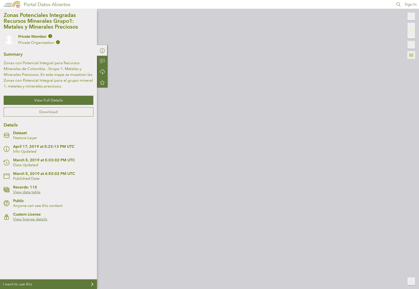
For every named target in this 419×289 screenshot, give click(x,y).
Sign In (411, 4)
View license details (30, 219)
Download (48, 111)
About (102, 50)
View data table (26, 192)
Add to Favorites (102, 82)
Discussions (102, 61)
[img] (50, 36)
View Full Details (48, 100)
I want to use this (17, 284)
